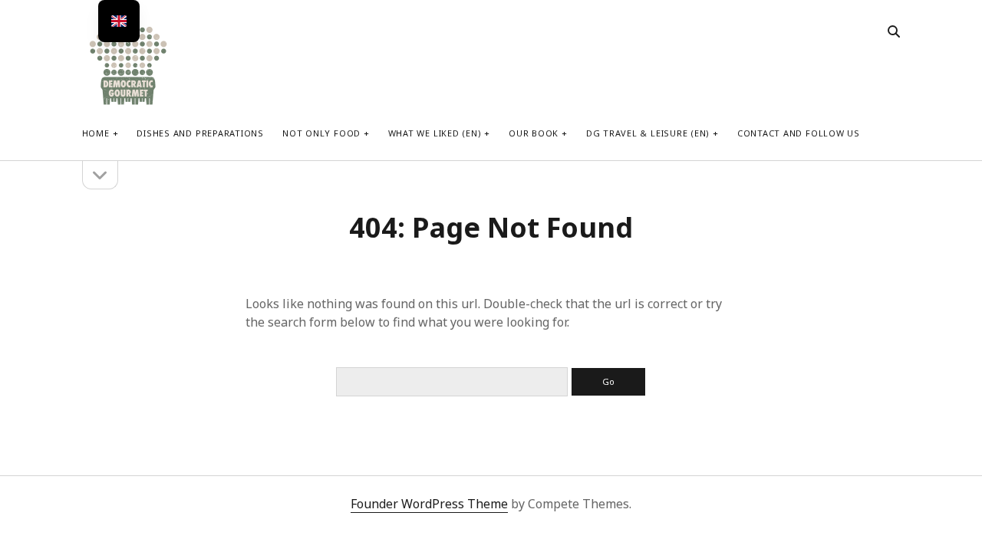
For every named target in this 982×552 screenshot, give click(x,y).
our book (534, 133)
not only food (321, 133)
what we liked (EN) (435, 133)
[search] (894, 32)
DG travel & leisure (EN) (648, 133)
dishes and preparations (200, 133)
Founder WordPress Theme (429, 503)
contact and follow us (798, 133)
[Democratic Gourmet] (128, 103)
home (96, 133)
